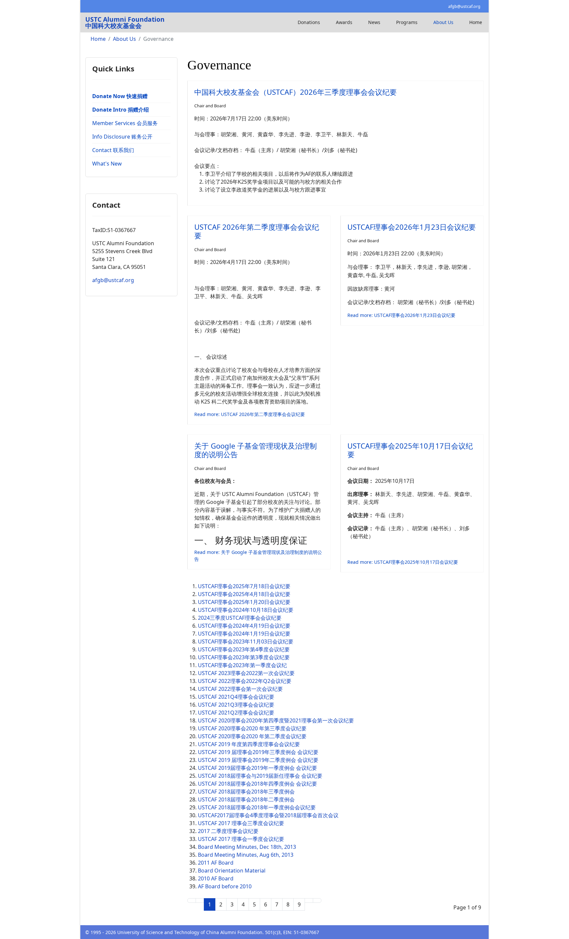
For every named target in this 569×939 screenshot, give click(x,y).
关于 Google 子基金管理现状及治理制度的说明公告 (255, 450)
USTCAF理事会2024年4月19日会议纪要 (244, 625)
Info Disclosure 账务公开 (122, 136)
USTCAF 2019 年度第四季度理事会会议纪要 (249, 744)
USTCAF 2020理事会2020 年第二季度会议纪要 (252, 736)
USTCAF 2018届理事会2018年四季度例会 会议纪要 (257, 783)
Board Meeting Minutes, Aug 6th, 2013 (245, 854)
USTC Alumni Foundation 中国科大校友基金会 (125, 22)
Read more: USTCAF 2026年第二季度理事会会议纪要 (249, 414)
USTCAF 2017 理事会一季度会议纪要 (241, 839)
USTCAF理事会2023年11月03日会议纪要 (245, 641)
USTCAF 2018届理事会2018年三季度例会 (246, 791)
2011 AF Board (215, 862)
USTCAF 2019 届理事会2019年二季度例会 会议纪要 (258, 760)
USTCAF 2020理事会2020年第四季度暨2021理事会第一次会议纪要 (276, 720)
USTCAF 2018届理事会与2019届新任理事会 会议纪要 (260, 775)
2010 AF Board (215, 878)
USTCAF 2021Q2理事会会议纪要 (236, 712)
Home (475, 22)
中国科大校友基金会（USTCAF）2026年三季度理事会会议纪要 (295, 92)
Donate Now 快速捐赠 (120, 96)
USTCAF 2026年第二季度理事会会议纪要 (256, 231)
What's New (107, 163)
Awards (344, 22)
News (374, 22)
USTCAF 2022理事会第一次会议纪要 (240, 688)
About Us (443, 22)
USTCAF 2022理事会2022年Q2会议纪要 (244, 681)
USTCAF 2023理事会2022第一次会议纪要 (246, 673)
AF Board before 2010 (225, 886)
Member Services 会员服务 (125, 123)
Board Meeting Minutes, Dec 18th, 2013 (247, 846)
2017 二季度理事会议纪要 (228, 831)
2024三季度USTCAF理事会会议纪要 (240, 617)
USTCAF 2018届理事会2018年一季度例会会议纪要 (257, 807)
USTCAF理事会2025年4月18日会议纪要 (244, 594)
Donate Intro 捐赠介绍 (120, 109)
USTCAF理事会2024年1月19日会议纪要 (244, 633)
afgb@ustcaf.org (464, 6)
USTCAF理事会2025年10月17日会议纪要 (410, 450)
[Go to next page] (309, 900)
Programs (407, 22)
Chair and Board (210, 106)
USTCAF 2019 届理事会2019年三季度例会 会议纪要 (258, 752)
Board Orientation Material (231, 870)
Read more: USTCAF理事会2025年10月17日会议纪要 (402, 562)
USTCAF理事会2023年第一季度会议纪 (242, 665)
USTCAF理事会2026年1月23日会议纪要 (411, 227)
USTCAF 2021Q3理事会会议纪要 (236, 704)
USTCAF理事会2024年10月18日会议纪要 (245, 609)
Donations (309, 22)
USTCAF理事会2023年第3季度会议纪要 (244, 657)
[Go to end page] (317, 900)
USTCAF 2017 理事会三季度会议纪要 (241, 823)
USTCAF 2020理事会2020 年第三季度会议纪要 (252, 728)
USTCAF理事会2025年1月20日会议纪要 (244, 602)
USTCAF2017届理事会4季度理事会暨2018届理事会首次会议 (268, 815)
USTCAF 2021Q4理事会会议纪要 (236, 696)
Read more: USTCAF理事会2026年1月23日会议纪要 (401, 315)
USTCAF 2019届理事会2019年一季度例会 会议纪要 (257, 767)
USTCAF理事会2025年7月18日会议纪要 (244, 586)
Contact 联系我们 (113, 150)
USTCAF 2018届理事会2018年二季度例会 (246, 799)
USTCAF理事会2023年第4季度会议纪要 (244, 649)
